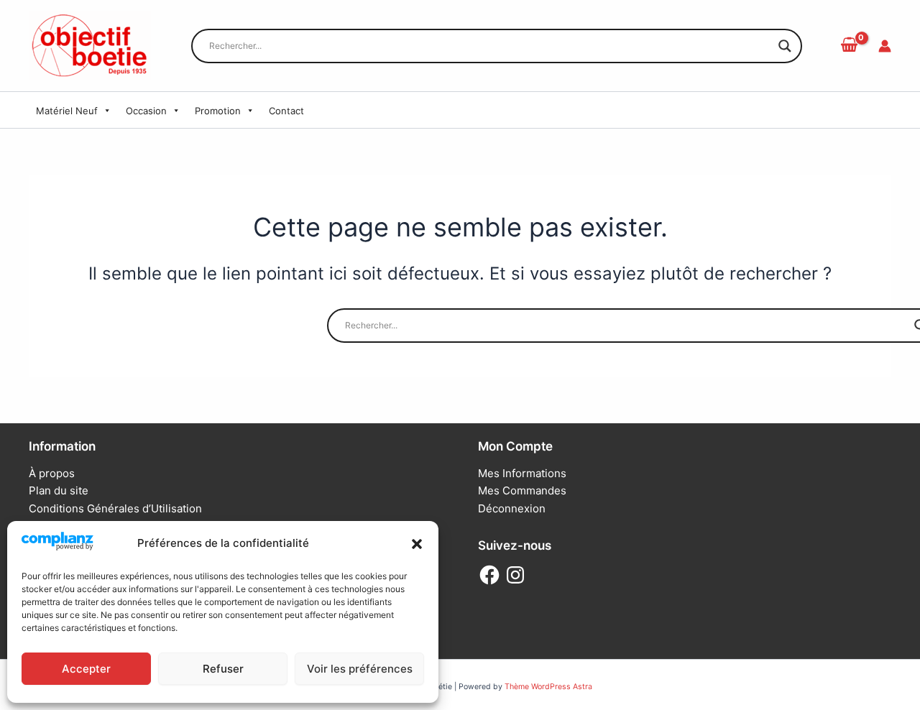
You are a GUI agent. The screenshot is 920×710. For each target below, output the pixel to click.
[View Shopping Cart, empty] (849, 45)
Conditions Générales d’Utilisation (115, 508)
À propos (52, 473)
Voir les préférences (360, 669)
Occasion (146, 110)
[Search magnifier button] (785, 46)
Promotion (218, 110)
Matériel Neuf (67, 110)
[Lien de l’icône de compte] (884, 46)
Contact (286, 110)
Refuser (223, 669)
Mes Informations (522, 473)
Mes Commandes (522, 490)
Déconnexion (512, 508)
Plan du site (58, 490)
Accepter (86, 669)
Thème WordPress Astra (548, 686)
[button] (417, 544)
